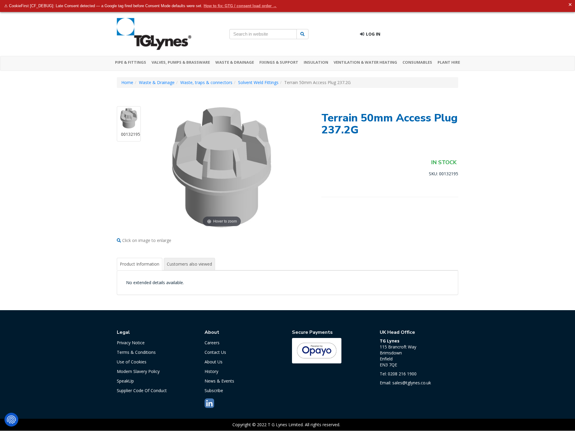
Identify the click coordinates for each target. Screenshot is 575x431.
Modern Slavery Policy (138, 371)
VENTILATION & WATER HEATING (365, 62)
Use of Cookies (131, 362)
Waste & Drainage (157, 82)
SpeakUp (125, 381)
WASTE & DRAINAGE (234, 62)
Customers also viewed (189, 264)
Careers (212, 342)
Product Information (139, 264)
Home (127, 82)
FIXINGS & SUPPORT (278, 62)
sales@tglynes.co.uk (411, 383)
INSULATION (316, 62)
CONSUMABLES (417, 62)
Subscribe (214, 390)
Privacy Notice (131, 342)
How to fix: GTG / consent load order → (240, 6)
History (211, 371)
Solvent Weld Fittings (258, 82)
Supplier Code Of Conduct (142, 390)
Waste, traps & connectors (206, 82)
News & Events (219, 381)
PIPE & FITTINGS (130, 62)
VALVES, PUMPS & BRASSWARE (181, 62)
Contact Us (215, 352)
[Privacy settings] (11, 420)
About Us (214, 362)
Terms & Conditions (136, 352)
